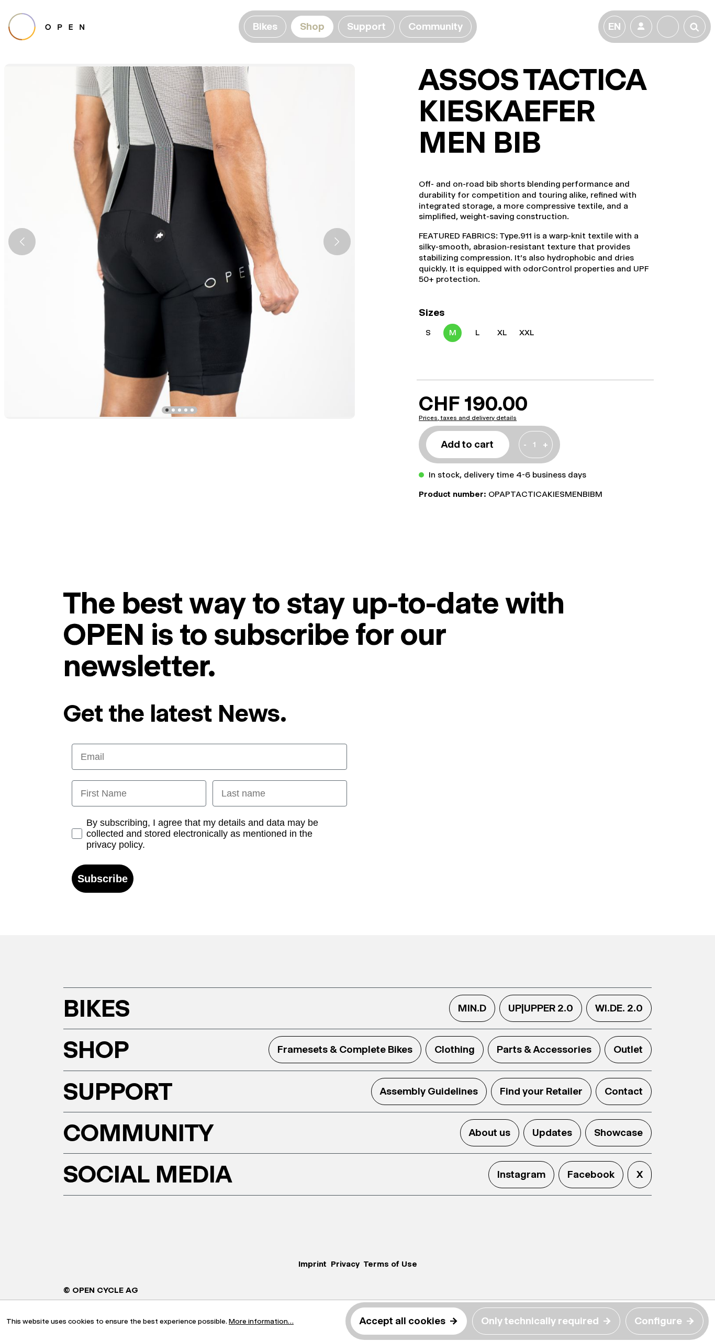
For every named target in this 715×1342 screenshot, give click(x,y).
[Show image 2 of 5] (173, 410)
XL (502, 332)
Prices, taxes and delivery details (468, 418)
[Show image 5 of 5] (192, 410)
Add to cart (467, 444)
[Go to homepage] (121, 26)
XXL (526, 332)
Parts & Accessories (544, 1049)
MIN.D (472, 1008)
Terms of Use (390, 1264)
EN (614, 26)
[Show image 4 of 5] (185, 410)
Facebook (591, 1174)
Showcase (618, 1133)
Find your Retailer (541, 1091)
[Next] (337, 241)
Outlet (628, 1049)
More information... (261, 1321)
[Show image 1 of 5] (167, 410)
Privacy (345, 1264)
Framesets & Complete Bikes (344, 1049)
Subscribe (102, 878)
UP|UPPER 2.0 (540, 1008)
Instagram (521, 1174)
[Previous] (22, 241)
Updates (552, 1133)
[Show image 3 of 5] (179, 410)
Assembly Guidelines (429, 1091)
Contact (624, 1091)
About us (489, 1133)
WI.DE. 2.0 (619, 1008)
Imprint (312, 1264)
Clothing (454, 1049)
